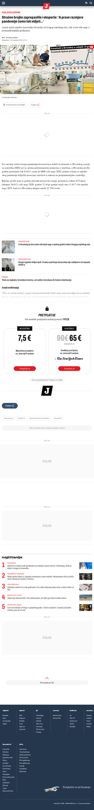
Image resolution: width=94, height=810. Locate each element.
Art (71, 715)
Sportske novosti (8, 757)
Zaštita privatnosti (25, 755)
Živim (4, 780)
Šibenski (5, 785)
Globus (5, 760)
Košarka (21, 721)
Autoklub (5, 763)
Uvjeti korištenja (24, 752)
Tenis (21, 724)
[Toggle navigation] (3, 3)
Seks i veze (39, 724)
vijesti (5, 710)
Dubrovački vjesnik (8, 777)
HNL (20, 715)
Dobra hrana (6, 769)
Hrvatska (5, 715)
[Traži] (91, 3)
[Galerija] (47, 69)
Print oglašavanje (24, 763)
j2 (37, 710)
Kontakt (21, 766)
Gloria (4, 771)
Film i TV (72, 718)
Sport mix (22, 729)
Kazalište (72, 727)
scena (89, 710)
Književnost (73, 721)
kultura (73, 710)
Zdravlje (38, 721)
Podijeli (33, 105)
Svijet (4, 718)
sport (22, 710)
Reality (88, 727)
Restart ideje (57, 718)
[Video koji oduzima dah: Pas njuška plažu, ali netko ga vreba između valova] (85, 598)
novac (56, 710)
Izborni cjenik (23, 757)
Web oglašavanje (24, 760)
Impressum (22, 749)
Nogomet (22, 718)
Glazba (72, 724)
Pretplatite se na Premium (76, 787)
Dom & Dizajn (7, 766)
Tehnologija (39, 715)
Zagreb (5, 724)
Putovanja (39, 727)
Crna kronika (6, 721)
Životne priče (40, 729)
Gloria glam (6, 774)
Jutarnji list (6, 749)
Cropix (5, 788)
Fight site (22, 727)
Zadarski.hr (6, 783)
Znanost (38, 718)
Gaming (38, 732)
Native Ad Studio (8, 791)
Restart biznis (57, 715)
